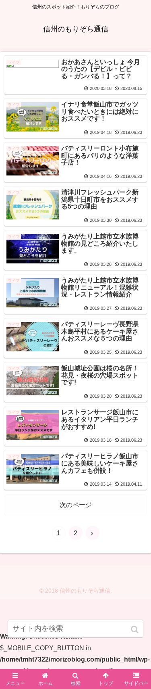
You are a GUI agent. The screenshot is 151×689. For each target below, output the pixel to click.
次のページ (76, 504)
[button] (135, 629)
